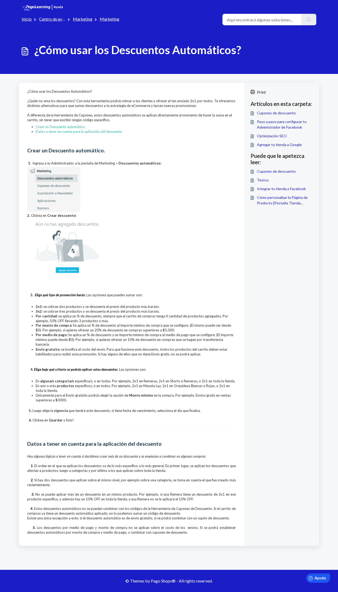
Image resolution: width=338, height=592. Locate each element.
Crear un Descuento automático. (61, 127)
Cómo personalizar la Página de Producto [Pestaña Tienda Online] (282, 200)
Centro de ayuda (54, 18)
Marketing (82, 18)
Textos (263, 180)
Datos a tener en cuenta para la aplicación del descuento (79, 131)
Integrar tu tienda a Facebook (281, 188)
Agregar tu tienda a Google (279, 144)
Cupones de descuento (276, 113)
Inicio (27, 18)
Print (261, 92)
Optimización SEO (272, 136)
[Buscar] (308, 19)
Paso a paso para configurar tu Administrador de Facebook (282, 124)
